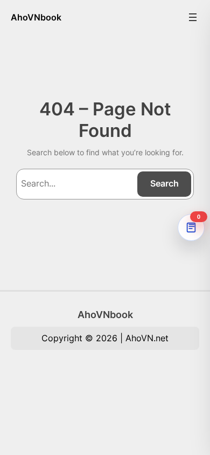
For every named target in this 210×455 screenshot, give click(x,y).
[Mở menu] (192, 17)
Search (164, 183)
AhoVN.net (147, 338)
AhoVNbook (36, 17)
